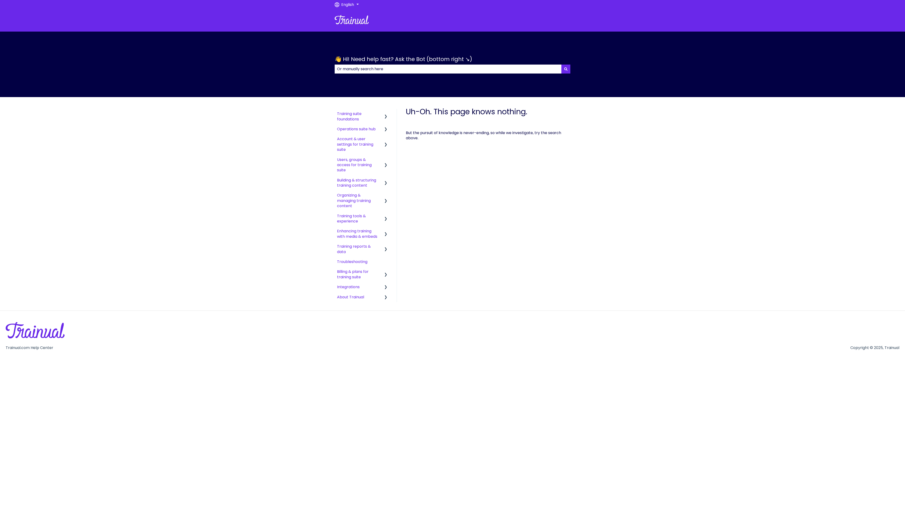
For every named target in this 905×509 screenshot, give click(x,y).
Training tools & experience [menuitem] (351, 218)
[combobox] (448, 69)
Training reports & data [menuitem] (354, 249)
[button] (386, 114)
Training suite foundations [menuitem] (349, 116)
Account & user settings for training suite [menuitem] (355, 144)
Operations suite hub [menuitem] (356, 129)
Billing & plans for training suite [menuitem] (353, 274)
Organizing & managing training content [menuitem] (354, 201)
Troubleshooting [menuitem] (352, 261)
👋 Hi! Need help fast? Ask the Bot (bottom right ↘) (403, 59)
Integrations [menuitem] (348, 287)
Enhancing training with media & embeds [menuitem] (357, 233)
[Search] (565, 69)
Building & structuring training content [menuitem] (356, 182)
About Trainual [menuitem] (350, 297)
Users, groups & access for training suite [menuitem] (354, 165)
